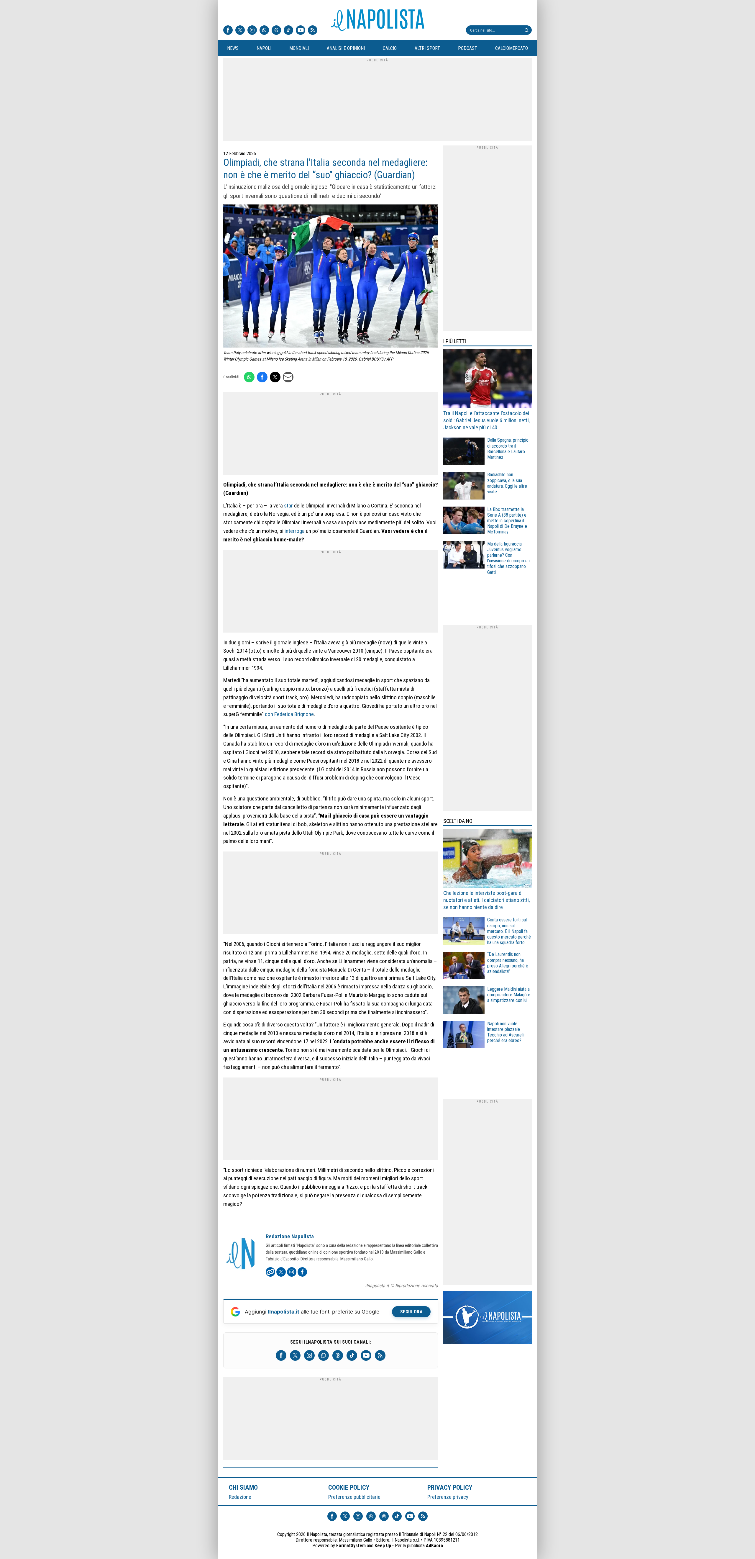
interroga (295, 531)
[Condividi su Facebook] (262, 377)
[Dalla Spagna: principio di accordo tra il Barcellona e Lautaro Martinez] (464, 452)
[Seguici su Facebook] (228, 30)
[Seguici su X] (240, 30)
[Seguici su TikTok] (288, 30)
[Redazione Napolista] (241, 1254)
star (288, 505)
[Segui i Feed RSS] (312, 30)
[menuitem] (232, 48)
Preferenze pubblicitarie (354, 1497)
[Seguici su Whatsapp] (264, 30)
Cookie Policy (349, 1487)
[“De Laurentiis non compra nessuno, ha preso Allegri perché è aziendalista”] (464, 966)
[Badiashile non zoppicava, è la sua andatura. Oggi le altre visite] (464, 486)
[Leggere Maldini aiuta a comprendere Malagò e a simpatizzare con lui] (464, 1001)
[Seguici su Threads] (276, 30)
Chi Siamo (243, 1487)
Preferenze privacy (447, 1497)
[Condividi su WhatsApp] (249, 377)
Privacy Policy (450, 1487)
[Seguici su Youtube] (300, 30)
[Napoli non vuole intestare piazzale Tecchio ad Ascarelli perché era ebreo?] (464, 1035)
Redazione (240, 1497)
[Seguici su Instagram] (252, 30)
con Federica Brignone (289, 714)
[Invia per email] (288, 377)
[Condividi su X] (275, 377)
